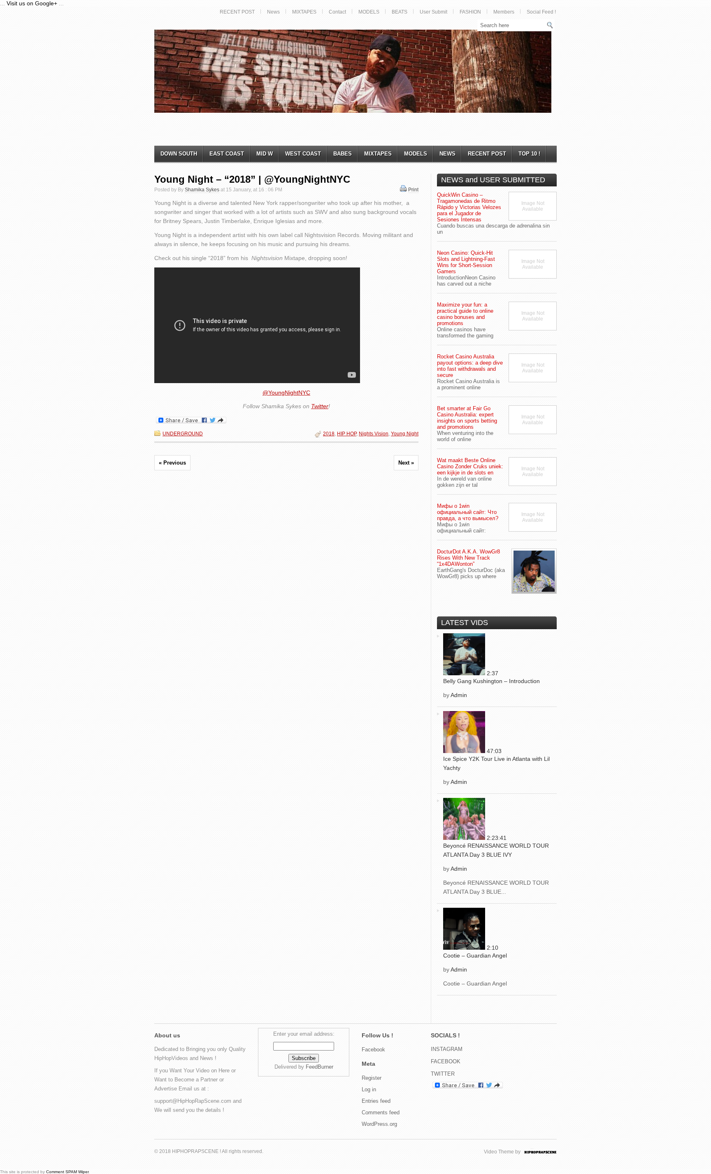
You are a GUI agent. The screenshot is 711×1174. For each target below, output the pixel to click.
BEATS (399, 12)
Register (371, 1078)
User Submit (433, 12)
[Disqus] (286, 592)
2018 (329, 434)
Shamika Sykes (202, 190)
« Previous (172, 463)
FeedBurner (319, 1067)
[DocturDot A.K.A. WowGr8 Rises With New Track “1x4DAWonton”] (534, 571)
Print (413, 190)
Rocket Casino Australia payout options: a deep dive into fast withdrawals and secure (470, 365)
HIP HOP (346, 434)
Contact (337, 12)
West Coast (303, 154)
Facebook (373, 1049)
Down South (178, 154)
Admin (459, 695)
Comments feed (381, 1112)
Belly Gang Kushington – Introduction (491, 681)
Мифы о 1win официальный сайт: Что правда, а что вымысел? (467, 512)
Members (503, 12)
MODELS (368, 12)
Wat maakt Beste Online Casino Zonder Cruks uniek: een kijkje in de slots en (470, 466)
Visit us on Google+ (32, 3)
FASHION (470, 12)
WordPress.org (379, 1124)
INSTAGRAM (446, 1049)
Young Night (404, 434)
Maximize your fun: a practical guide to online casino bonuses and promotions (465, 314)
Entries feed (376, 1101)
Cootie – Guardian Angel (475, 955)
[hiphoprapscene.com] (548, 1152)
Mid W (264, 154)
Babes (342, 154)
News (273, 12)
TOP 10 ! (529, 154)
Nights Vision (373, 434)
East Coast (226, 154)
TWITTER (443, 1074)
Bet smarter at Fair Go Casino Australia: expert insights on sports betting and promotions (467, 417)
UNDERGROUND (183, 434)
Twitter (319, 406)
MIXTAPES (304, 12)
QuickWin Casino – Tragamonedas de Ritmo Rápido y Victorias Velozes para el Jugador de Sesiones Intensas (469, 207)
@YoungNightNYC (286, 392)
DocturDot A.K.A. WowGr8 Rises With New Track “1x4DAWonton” (468, 558)
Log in (369, 1089)
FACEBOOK (445, 1061)
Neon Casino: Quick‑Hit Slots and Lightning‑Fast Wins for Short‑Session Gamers (466, 262)
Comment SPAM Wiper (67, 1171)
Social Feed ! (541, 12)
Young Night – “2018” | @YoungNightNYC (252, 179)
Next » (406, 463)
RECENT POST (237, 12)
